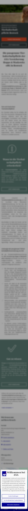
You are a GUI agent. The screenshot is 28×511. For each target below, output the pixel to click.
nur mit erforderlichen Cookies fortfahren (13, 500)
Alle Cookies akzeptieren (13, 504)
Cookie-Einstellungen (13, 496)
